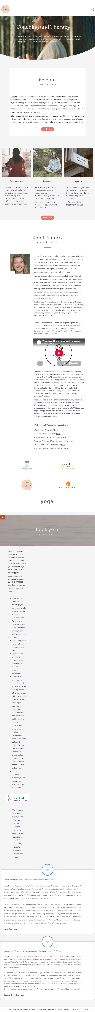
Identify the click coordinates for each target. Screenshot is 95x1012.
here (56, 430)
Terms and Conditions (64, 1009)
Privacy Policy (77, 1009)
